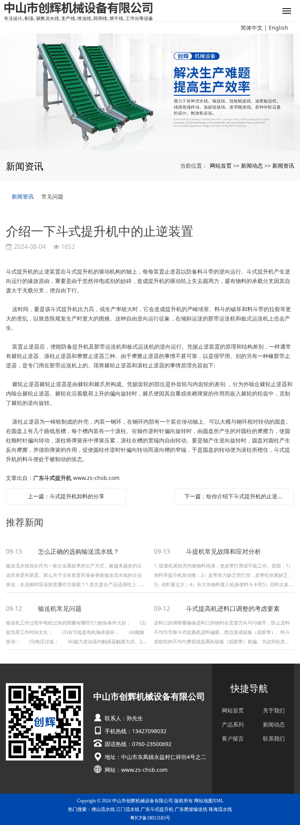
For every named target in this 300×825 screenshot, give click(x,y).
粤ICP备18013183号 (150, 818)
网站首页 (221, 165)
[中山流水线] (150, 92)
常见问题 (52, 196)
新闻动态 (252, 165)
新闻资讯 (283, 165)
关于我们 (274, 710)
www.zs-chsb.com (96, 477)
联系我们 (274, 739)
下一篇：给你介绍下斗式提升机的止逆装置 (236, 496)
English (278, 27)
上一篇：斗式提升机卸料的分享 (66, 496)
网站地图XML (208, 801)
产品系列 (233, 724)
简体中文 (251, 27)
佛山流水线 (103, 809)
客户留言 (233, 739)
